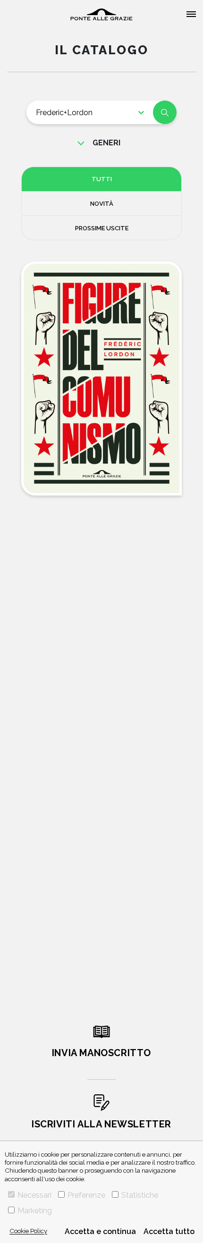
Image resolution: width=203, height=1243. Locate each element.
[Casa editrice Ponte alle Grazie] (101, 14)
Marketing (34, 1210)
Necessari (34, 1195)
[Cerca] (165, 112)
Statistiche (139, 1195)
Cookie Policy (28, 1231)
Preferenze (86, 1195)
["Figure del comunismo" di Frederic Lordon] (101, 378)
